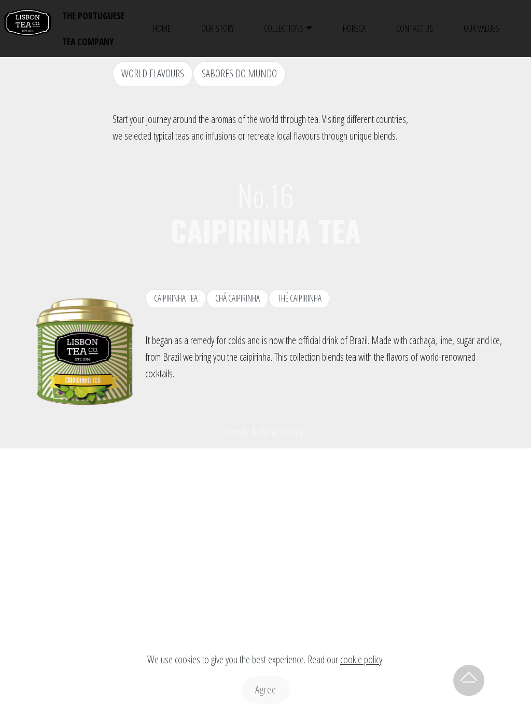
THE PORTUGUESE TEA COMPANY (93, 28)
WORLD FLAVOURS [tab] (152, 73)
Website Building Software (265, 432)
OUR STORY (217, 28)
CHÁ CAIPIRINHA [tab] (237, 298)
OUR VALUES (481, 28)
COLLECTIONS (284, 28)
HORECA (354, 28)
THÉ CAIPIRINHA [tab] (299, 298)
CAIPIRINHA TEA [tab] (176, 298)
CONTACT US (415, 28)
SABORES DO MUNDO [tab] (239, 73)
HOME (162, 28)
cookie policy (361, 659)
